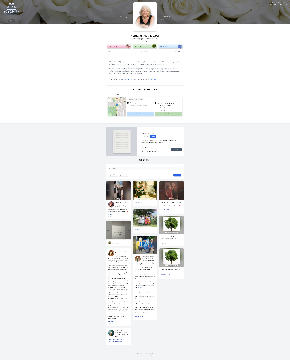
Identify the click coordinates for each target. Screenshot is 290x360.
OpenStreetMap (146, 355)
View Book (145, 136)
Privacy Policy (141, 353)
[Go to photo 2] (118, 198)
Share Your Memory (176, 149)
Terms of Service (148, 353)
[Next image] (129, 190)
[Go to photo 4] (172, 198)
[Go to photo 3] (119, 198)
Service (144, 52)
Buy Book (153, 136)
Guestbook (179, 52)
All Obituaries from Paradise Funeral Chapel (279, 3)
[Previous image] (108, 190)
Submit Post (177, 175)
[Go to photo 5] (173, 198)
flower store (153, 79)
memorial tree (129, 79)
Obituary (109, 52)
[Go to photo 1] (117, 198)
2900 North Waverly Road (164, 108)
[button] (117, 104)
